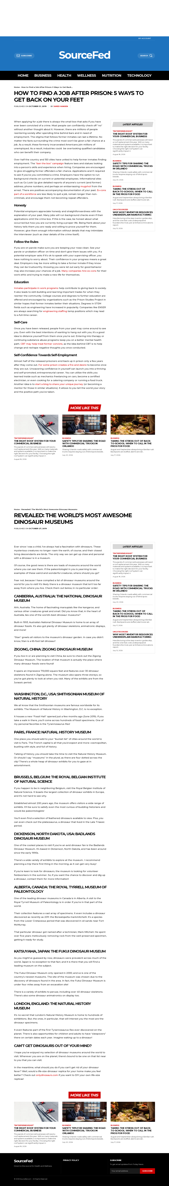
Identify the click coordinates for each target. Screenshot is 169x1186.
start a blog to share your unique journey (59, 384)
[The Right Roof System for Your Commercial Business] (36, 425)
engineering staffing (55, 311)
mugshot (85, 186)
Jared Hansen (60, 106)
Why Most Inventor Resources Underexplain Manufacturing (133, 213)
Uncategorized (120, 210)
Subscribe (147, 1171)
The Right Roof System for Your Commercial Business (130, 135)
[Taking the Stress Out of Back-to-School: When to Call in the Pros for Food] (133, 425)
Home (17, 87)
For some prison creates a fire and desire (62, 365)
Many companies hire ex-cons (79, 271)
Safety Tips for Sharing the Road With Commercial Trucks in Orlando (133, 166)
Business (117, 161)
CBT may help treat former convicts (42, 343)
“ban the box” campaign (50, 163)
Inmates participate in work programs (36, 288)
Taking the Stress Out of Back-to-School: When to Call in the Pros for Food (133, 191)
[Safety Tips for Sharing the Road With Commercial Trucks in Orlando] (84, 425)
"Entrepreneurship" (123, 131)
